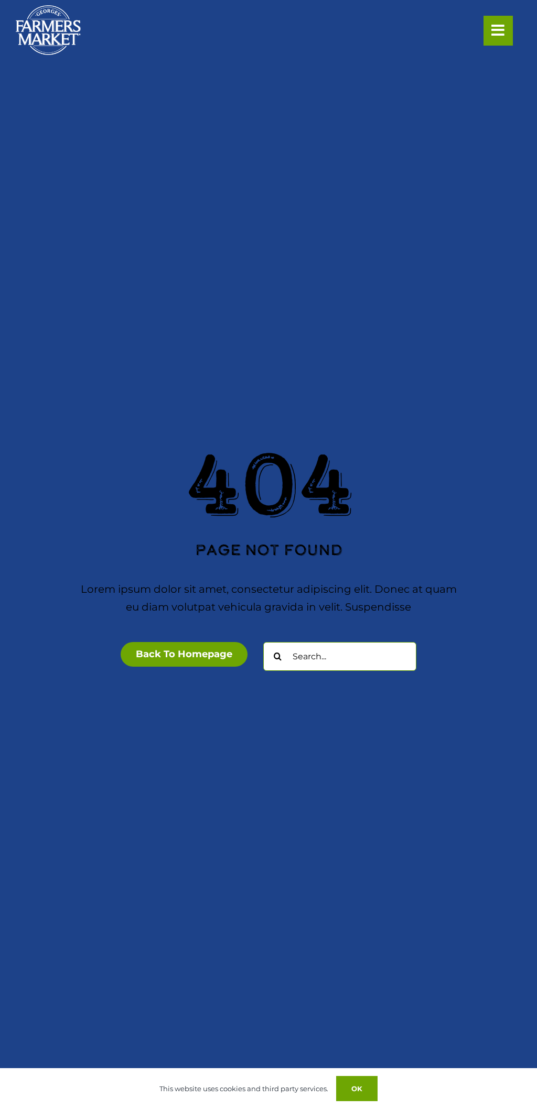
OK (356, 1088)
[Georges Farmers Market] (48, 10)
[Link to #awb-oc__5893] (498, 30)
